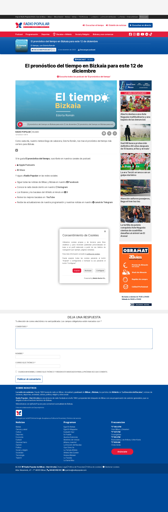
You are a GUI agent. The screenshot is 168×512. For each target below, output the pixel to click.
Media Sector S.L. (99, 278)
